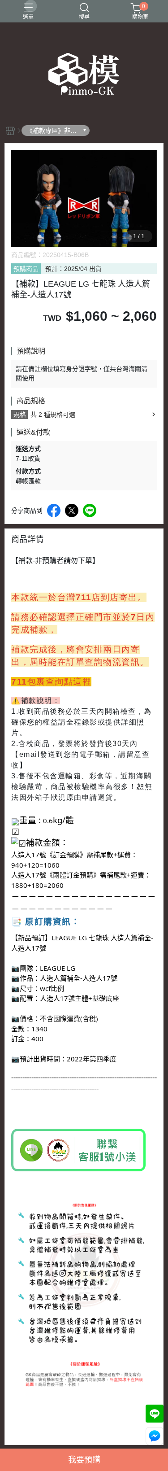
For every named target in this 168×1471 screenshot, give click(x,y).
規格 (19, 414)
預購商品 (26, 268)
